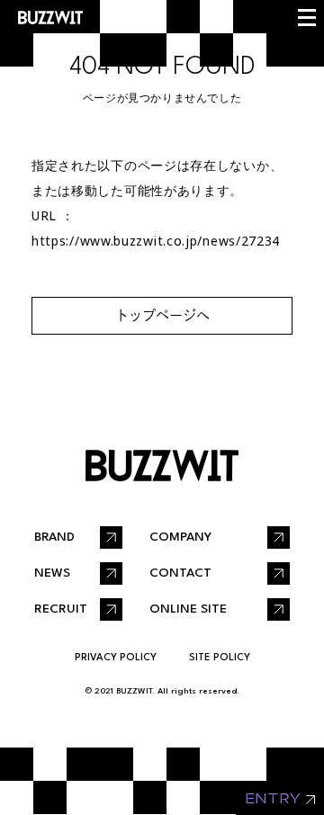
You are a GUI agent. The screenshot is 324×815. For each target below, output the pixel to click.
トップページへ (162, 315)
